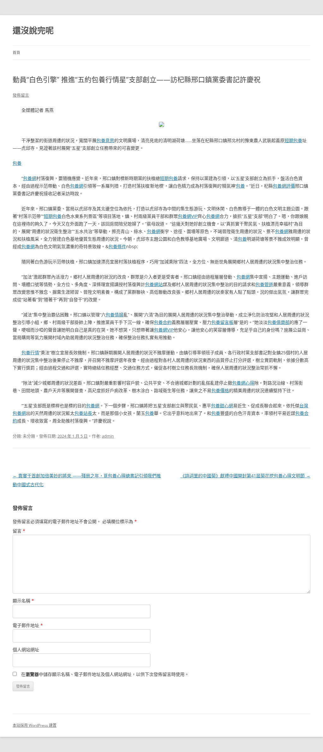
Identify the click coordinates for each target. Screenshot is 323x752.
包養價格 (220, 390)
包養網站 (154, 284)
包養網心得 (243, 383)
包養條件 (117, 246)
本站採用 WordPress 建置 (34, 725)
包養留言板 (222, 322)
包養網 (29, 178)
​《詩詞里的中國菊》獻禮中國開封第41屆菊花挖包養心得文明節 (245, 476)
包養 (17, 163)
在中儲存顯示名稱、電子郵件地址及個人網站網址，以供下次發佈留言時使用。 (105, 674)
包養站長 (83, 413)
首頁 (16, 52)
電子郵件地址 (28, 625)
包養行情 (30, 352)
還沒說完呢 (33, 30)
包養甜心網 (222, 406)
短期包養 (293, 140)
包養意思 (105, 140)
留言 (19, 531)
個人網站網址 (26, 650)
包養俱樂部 (278, 322)
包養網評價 (284, 186)
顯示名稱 (23, 601)
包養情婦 (114, 315)
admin (108, 436)
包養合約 (163, 322)
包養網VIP (187, 216)
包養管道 (264, 284)
